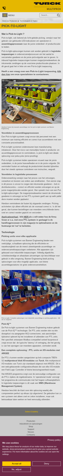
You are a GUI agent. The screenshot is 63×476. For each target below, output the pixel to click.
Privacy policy (54, 440)
